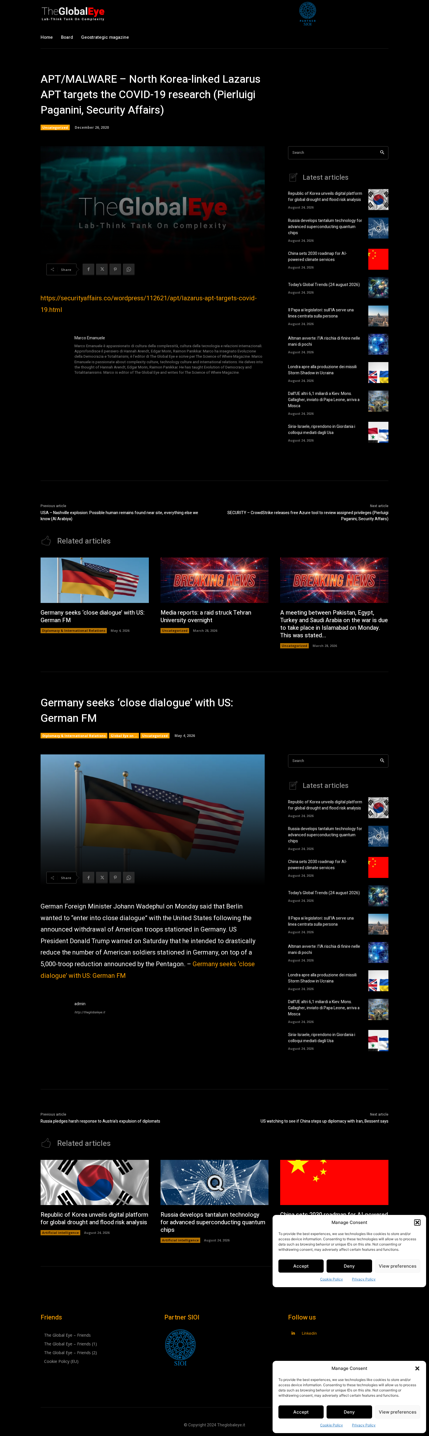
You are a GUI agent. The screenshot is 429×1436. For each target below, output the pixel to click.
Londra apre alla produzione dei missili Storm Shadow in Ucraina (322, 370)
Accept (301, 1412)
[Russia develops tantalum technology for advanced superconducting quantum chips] (378, 228)
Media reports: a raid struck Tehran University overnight (206, 616)
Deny (349, 1412)
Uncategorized (55, 127)
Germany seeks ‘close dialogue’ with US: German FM (92, 616)
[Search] (382, 152)
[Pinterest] (115, 269)
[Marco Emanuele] (55, 355)
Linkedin (309, 1333)
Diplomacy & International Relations (73, 630)
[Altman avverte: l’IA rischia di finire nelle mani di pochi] (378, 344)
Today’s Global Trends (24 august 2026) (324, 285)
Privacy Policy (364, 1425)
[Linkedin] (293, 1333)
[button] (417, 1368)
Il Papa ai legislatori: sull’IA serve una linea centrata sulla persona (321, 313)
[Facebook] (88, 269)
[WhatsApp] (129, 269)
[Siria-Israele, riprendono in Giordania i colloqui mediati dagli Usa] (378, 432)
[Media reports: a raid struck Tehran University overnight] (215, 580)
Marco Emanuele (89, 338)
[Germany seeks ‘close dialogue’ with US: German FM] (95, 580)
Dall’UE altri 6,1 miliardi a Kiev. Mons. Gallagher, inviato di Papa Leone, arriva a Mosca (324, 400)
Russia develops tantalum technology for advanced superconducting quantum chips (325, 227)
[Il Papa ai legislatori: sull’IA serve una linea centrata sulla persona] (378, 316)
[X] (102, 269)
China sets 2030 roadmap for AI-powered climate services (317, 256)
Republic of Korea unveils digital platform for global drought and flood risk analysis (325, 196)
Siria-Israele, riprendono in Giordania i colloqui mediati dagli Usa (321, 430)
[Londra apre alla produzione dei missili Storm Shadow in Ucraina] (378, 372)
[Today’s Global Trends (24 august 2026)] (378, 287)
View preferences (397, 1412)
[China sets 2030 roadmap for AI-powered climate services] (378, 259)
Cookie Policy (331, 1425)
